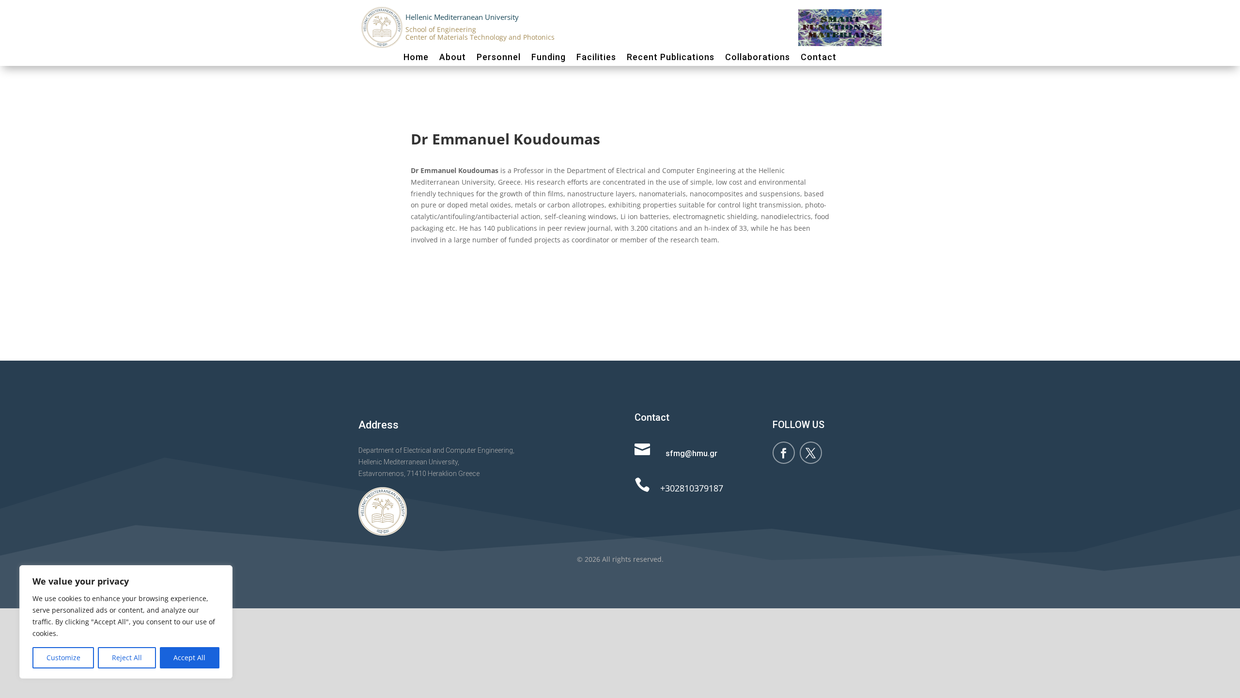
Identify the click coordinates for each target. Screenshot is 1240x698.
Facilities (596, 57)
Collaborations (757, 57)
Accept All (189, 657)
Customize (63, 657)
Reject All (127, 657)
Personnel (499, 57)
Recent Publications (670, 57)
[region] (125, 622)
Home (416, 57)
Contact (819, 57)
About (452, 57)
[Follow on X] (811, 453)
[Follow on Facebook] (784, 453)
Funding (548, 57)
